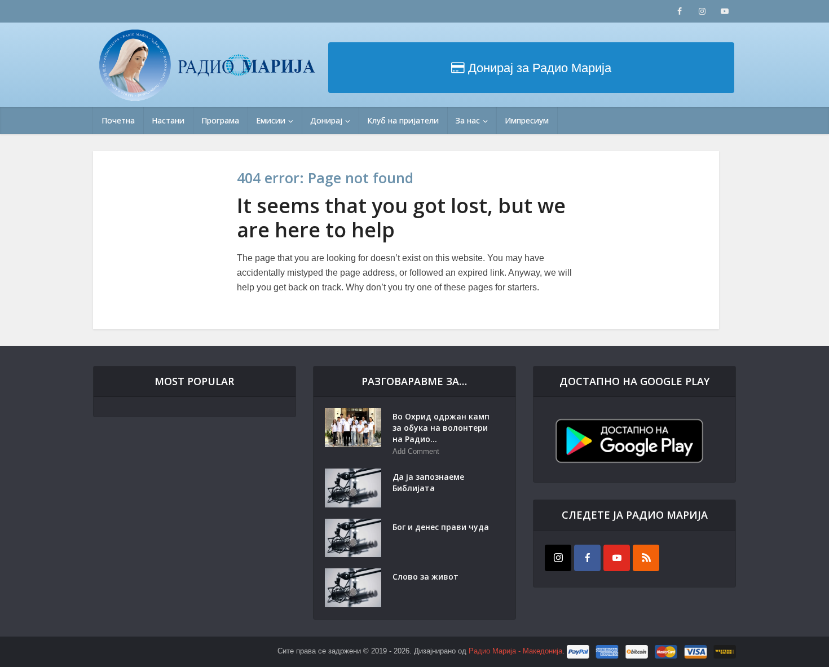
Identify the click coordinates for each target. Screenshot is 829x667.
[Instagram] (558, 558)
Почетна (118, 120)
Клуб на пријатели (403, 120)
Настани (168, 120)
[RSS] (646, 558)
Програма (220, 120)
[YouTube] (616, 558)
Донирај (326, 120)
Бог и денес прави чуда (441, 527)
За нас (468, 120)
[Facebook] (587, 558)
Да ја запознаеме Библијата (428, 482)
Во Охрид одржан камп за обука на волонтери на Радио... (441, 427)
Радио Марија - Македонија (515, 651)
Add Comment (416, 451)
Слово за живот (425, 576)
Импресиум (527, 120)
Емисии (270, 120)
